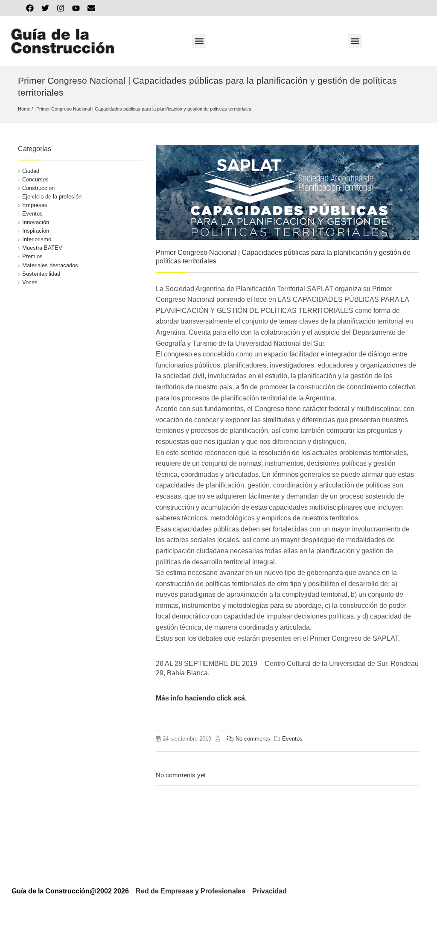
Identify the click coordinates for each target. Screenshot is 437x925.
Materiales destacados (50, 265)
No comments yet (181, 775)
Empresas (34, 205)
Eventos (32, 213)
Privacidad (269, 891)
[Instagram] (60, 8)
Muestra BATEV (42, 248)
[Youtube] (76, 8)
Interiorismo (36, 239)
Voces (30, 282)
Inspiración (35, 231)
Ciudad (30, 171)
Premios (32, 256)
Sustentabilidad (41, 274)
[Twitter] (45, 8)
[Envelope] (91, 8)
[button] (199, 41)
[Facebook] (30, 8)
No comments (253, 738)
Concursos (35, 179)
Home (24, 108)
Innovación (35, 222)
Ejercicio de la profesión (52, 196)
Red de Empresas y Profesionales (190, 891)
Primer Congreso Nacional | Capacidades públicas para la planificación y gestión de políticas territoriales (143, 108)
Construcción (38, 188)
